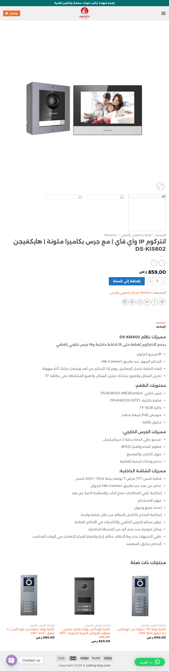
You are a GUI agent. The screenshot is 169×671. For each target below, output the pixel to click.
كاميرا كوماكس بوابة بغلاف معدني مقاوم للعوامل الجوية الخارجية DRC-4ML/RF (85, 633)
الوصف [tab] (161, 326)
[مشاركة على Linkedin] (125, 302)
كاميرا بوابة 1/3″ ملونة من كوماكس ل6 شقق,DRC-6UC (141, 631)
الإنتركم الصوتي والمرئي (136, 235)
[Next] (8, 110)
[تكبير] (160, 186)
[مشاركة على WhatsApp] (162, 302)
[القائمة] (163, 13)
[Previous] (157, 110)
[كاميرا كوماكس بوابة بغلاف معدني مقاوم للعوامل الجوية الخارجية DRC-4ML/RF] (84, 596)
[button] (150, 662)
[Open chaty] (11, 660)
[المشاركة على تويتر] (147, 302)
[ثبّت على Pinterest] (132, 302)
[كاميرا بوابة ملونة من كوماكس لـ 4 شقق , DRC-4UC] (29, 596)
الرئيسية (161, 235)
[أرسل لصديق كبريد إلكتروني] (139, 302)
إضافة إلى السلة (127, 281)
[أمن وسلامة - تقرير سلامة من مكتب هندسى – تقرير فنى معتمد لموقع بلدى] (84, 13)
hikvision (110, 235)
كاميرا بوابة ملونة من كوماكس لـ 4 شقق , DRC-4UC (31, 631)
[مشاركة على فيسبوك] (154, 302)
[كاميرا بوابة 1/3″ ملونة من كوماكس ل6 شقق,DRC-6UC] (140, 596)
